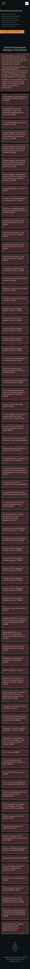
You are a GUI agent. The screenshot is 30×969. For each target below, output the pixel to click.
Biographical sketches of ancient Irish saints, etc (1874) (13, 660)
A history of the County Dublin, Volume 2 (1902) (12, 319)
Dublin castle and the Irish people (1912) (13, 817)
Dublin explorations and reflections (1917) (12, 827)
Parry (15, 950)
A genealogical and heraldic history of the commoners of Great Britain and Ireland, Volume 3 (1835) (14, 163)
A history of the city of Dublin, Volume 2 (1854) (15, 289)
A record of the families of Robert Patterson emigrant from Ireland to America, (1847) (14, 393)
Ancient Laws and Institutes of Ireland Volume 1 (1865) (14, 529)
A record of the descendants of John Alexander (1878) (14, 381)
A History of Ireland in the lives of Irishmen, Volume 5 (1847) (13, 246)
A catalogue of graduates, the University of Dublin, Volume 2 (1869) (15, 98)
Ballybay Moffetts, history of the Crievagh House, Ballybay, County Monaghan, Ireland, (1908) (15, 621)
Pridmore (15, 948)
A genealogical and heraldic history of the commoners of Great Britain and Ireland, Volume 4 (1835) (14, 177)
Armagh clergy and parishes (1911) (14, 609)
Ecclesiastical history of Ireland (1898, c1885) (12, 889)
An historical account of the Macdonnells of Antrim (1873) (15, 493)
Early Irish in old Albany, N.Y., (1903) (14, 879)
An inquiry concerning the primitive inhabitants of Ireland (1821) (13, 504)
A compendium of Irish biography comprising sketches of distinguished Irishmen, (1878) (13, 111)
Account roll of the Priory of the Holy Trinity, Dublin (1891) (15, 439)
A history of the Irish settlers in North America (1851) (14, 359)
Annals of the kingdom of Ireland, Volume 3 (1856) (13, 569)
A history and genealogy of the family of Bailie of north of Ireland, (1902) (15, 210)
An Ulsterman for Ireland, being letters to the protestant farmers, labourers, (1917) (13, 517)
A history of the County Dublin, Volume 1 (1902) (12, 309)
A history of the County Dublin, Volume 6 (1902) (12, 349)
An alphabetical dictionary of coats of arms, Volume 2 (15, 459)
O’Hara (15, 944)
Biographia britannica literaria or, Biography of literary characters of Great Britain (14, 635)
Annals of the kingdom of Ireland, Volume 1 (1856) (13, 549)
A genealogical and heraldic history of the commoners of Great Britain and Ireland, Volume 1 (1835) (14, 135)
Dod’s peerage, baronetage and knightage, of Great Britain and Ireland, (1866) (14, 806)
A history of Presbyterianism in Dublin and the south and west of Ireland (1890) (14, 718)
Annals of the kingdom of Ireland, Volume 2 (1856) (13, 559)
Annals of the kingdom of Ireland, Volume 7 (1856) (13, 599)
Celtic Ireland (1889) (11, 752)
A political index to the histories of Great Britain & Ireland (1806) (14, 370)
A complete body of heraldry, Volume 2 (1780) (14, 123)
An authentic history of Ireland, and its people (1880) (15, 483)
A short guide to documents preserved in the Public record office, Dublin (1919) (14, 416)
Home (15, 942)
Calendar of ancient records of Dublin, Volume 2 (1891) (14, 729)
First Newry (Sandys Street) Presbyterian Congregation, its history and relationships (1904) (14, 913)
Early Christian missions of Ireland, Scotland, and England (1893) (13, 868)
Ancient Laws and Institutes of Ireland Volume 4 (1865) (14, 539)
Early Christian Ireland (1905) (15, 858)
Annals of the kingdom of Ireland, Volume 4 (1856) (13, 579)
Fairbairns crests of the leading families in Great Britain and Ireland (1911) (13, 900)
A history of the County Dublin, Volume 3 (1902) (12, 329)
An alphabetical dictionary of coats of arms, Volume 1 (15, 449)
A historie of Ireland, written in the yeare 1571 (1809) (14, 199)
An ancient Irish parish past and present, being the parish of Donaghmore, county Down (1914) (15, 471)
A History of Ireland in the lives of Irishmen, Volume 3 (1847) (13, 234)
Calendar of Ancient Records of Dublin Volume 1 (14, 707)
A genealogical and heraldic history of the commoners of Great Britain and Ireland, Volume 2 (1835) (14, 149)
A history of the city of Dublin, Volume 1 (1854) (15, 279)
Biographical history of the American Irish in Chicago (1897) (14, 648)
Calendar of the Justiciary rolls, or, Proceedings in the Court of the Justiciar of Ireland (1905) (14, 741)
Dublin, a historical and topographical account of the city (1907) (14, 838)
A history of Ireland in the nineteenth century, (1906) (13, 269)
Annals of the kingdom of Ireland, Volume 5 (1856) (13, 589)
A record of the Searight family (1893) (12, 405)
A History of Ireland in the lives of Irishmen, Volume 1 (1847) (13, 222)
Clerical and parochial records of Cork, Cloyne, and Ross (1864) (14, 762)
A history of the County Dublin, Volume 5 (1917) (12, 339)
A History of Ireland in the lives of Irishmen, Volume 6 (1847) (13, 258)
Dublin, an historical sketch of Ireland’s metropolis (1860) (15, 849)
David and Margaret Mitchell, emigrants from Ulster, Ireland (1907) (15, 794)
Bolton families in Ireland (13, 670)
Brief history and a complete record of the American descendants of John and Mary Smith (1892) (14, 695)
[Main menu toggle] (26, 3)
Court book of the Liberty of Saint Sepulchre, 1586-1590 (14, 783)
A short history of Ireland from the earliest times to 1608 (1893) (13, 428)
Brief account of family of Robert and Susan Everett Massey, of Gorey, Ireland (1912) (13, 681)
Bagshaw (15, 946)
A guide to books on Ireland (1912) (14, 189)
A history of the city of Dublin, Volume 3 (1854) (15, 299)
